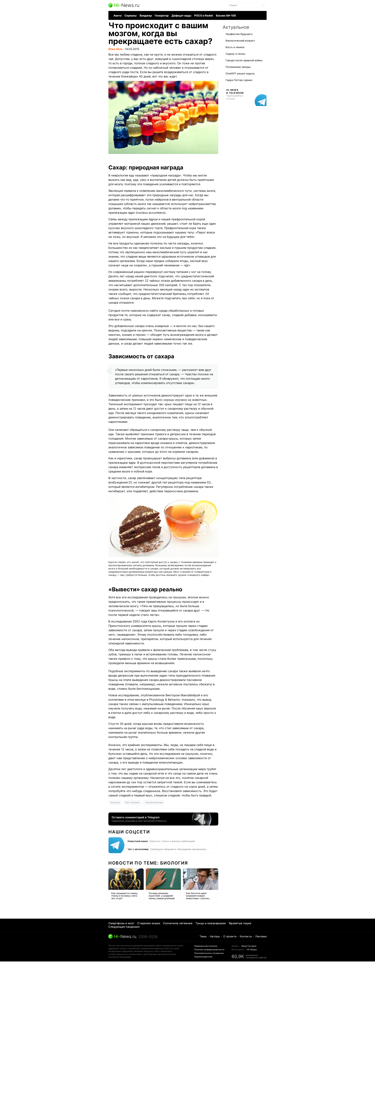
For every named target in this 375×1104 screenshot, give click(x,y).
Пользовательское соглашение (209, 953)
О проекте (229, 936)
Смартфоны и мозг (121, 923)
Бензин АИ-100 (226, 15)
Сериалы (131, 15)
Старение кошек (148, 923)
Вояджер (146, 15)
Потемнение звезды (238, 66)
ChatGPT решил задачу (240, 73)
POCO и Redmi (203, 15)
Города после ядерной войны (244, 60)
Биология (115, 802)
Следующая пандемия (123, 926)
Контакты (246, 936)
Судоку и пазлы (235, 53)
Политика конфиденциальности (209, 949)
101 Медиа (252, 949)
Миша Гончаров (249, 946)
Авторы (215, 936)
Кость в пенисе (235, 47)
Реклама (261, 936)
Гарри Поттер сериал (239, 80)
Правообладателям (203, 956)
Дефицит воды (181, 15)
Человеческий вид (154, 802)
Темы (203, 936)
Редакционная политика (205, 946)
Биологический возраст (240, 40)
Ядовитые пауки (240, 923)
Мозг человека (132, 802)
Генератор (162, 15)
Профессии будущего (239, 34)
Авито (118, 15)
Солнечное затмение (177, 923)
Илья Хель (115, 49)
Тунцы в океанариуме (210, 923)
